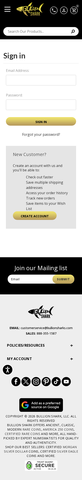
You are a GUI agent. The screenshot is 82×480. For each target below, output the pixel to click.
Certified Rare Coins (22, 434)
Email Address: (17, 70)
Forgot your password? (41, 134)
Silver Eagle (67, 451)
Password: (14, 95)
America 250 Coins (58, 429)
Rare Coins (32, 429)
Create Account (35, 216)
